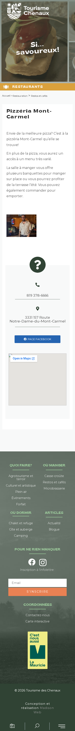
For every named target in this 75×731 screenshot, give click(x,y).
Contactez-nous (38, 615)
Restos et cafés (39, 96)
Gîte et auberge (20, 529)
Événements (20, 498)
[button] (61, 726)
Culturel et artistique (21, 485)
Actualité (54, 523)
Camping (21, 536)
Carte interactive (37, 621)
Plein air (21, 492)
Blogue (54, 529)
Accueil (6, 95)
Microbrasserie (54, 488)
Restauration (20, 96)
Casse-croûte (54, 476)
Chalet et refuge (21, 523)
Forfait (21, 504)
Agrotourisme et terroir (21, 477)
